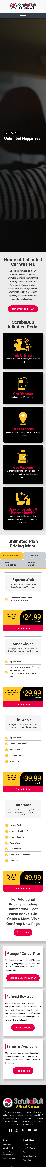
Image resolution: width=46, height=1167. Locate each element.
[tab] (11, 555)
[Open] (23, 15)
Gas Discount (23, 393)
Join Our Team (29, 1148)
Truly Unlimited (23, 355)
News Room (27, 1160)
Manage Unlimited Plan (23, 978)
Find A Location (9, 1158)
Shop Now (23, 932)
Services (26, 1152)
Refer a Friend (23, 1027)
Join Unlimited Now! (23, 309)
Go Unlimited (8, 1148)
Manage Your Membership (8, 1153)
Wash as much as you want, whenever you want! (23, 360)
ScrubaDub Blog (29, 1156)
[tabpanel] (23, 730)
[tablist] (23, 560)
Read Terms (23, 1070)
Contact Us (27, 1144)
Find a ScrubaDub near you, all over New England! (23, 434)
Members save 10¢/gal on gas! (23, 397)
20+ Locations (23, 429)
